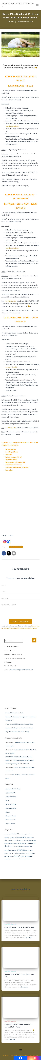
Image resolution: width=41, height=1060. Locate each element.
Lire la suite (28, 937)
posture (15, 846)
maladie (22, 840)
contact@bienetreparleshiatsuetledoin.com (21, 670)
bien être (13, 834)
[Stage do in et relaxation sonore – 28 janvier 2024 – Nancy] (15, 1005)
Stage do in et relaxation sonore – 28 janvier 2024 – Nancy (18, 1025)
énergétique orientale (23, 856)
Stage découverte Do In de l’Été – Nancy (17, 732)
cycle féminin (16, 837)
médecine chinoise (14, 843)
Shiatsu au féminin (10, 816)
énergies (12, 856)
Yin (12, 853)
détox (6, 840)
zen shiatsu (22, 853)
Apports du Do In (10, 793)
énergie (7, 856)
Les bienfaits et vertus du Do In (14, 713)
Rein (31, 846)
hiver (18, 840)
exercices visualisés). (12, 126)
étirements (31, 859)
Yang (10, 853)
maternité (6, 843)
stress (27, 850)
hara (16, 840)
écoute (27, 853)
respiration (9, 850)
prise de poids (26, 846)
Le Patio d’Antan (11, 301)
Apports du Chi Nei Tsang (12, 789)
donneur (28, 837)
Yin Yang (16, 853)
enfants (10, 840)
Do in (7, 800)
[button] (20, 1050)
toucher (6, 853)
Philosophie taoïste (10, 808)
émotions (32, 853)
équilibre (26, 859)
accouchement (7, 834)
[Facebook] (8, 540)
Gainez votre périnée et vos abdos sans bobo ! (19, 975)
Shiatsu (7, 812)
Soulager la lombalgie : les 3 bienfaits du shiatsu (19, 728)
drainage (32, 837)
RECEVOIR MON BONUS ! (20, 519)
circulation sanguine (23, 834)
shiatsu (21, 850)
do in (23, 837)
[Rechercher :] (18, 642)
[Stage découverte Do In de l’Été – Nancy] (20, 909)
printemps (20, 846)
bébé (17, 834)
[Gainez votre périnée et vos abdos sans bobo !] (20, 956)
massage (26, 840)
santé (15, 850)
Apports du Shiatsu (10, 797)
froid (13, 840)
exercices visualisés (11, 367)
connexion (6, 837)
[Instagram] (5, 540)
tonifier (31, 850)
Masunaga (32, 840)
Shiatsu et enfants (10, 820)
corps (10, 837)
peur (11, 846)
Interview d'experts (10, 804)
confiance (30, 834)
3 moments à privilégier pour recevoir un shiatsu (19, 724)
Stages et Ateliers (16, 547)
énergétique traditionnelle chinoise (13, 859)
